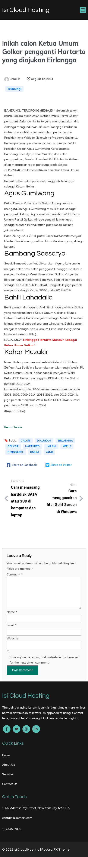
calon (26, 440)
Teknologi (14, 89)
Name (12, 612)
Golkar (13, 446)
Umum (34, 452)
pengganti (15, 452)
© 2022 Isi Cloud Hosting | (21, 849)
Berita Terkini (13, 427)
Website (12, 638)
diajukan (44, 440)
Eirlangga (65, 440)
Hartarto (32, 446)
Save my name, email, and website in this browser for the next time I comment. (44, 659)
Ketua (67, 446)
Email (11, 625)
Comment (15, 574)
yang (49, 452)
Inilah (51, 446)
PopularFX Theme (55, 849)
